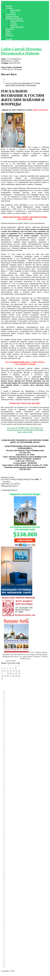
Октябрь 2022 (11, 785)
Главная (9, 6)
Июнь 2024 (10, 743)
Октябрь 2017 (11, 894)
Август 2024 (10, 739)
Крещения (10, 29)
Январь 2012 (11, 965)
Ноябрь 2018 (11, 875)
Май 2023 (9, 770)
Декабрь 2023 (11, 755)
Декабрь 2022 (11, 780)
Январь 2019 (11, 871)
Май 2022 (9, 795)
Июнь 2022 (10, 793)
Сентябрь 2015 (11, 931)
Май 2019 (9, 862)
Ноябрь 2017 (11, 892)
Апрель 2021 (11, 822)
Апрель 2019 (11, 864)
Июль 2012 (10, 954)
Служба (13, 23)
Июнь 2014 (10, 948)
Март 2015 (10, 942)
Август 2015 (10, 933)
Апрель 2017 (11, 902)
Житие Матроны (16, 21)
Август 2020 (10, 837)
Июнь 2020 (10, 841)
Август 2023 (10, 764)
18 (5, 673)
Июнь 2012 (10, 956)
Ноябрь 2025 (11, 709)
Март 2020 (10, 845)
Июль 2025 (10, 718)
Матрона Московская (14, 18)
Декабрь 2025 (11, 707)
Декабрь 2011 (11, 967)
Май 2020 (9, 843)
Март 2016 (10, 923)
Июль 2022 (10, 791)
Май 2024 (9, 745)
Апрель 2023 (11, 772)
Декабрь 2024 (11, 732)
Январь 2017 (11, 908)
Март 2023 (10, 774)
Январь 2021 (11, 829)
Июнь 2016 (10, 917)
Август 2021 (10, 814)
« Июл (3, 681)
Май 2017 (9, 900)
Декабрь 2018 (11, 873)
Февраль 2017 (11, 906)
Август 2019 (10, 858)
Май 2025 (9, 722)
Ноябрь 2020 (11, 833)
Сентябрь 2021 (11, 812)
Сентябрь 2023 (11, 762)
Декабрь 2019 (11, 852)
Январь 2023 (11, 778)
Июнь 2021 (10, 818)
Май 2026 (9, 697)
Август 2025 (10, 716)
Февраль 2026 (11, 703)
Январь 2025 (11, 730)
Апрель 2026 (11, 699)
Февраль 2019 (11, 868)
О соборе (9, 8)
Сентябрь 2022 (11, 787)
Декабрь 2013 (11, 950)
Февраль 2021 (11, 827)
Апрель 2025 (11, 724)
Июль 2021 (10, 816)
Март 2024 (10, 749)
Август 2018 (10, 879)
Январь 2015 (11, 944)
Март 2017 (10, 904)
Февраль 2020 (11, 848)
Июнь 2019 (10, 860)
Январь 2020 (11, 850)
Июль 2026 (10, 692)
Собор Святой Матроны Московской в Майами (21, 51)
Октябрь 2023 (11, 760)
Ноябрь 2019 (11, 854)
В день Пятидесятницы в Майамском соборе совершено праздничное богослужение (24, 491)
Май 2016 (9, 919)
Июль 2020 (10, 839)
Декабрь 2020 (11, 831)
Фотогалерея (15, 10)
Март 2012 (10, 961)
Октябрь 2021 (11, 810)
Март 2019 (10, 866)
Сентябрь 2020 (11, 835)
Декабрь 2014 (11, 946)
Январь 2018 (11, 887)
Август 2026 (10, 690)
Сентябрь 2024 (11, 736)
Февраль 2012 (11, 963)
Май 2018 (9, 881)
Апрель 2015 (11, 940)
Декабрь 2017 (11, 889)
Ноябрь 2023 (11, 757)
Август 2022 (10, 789)
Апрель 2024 (11, 747)
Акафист (13, 25)
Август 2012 (10, 952)
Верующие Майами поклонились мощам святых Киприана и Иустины (23, 487)
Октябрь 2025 (11, 711)
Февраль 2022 (11, 801)
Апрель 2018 (11, 883)
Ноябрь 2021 (11, 808)
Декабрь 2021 (11, 806)
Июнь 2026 (10, 695)
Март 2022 (10, 799)
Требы (8, 31)
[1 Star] (4, 479)
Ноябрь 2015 (11, 929)
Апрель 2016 (11, 921)
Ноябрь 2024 (11, 734)
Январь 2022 (11, 804)
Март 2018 (10, 885)
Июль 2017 (10, 898)
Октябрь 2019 (11, 856)
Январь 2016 (11, 925)
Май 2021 (9, 820)
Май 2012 (9, 959)
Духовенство (11, 14)
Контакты (9, 35)
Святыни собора (12, 16)
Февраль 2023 (11, 776)
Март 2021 (10, 824)
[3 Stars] (17, 479)
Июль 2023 (10, 766)
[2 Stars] (10, 479)
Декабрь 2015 (11, 927)
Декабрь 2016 (11, 910)
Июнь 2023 (10, 768)
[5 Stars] (31, 479)
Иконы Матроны (17, 27)
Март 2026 (10, 701)
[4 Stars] (24, 479)
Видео (12, 12)
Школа (8, 33)
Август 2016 (10, 915)
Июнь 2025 (10, 720)
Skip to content (6, 43)
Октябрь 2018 (11, 877)
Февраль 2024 (11, 751)
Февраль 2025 (11, 728)
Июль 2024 (10, 741)
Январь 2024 (11, 753)
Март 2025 (10, 726)
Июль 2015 (10, 936)
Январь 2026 (11, 705)
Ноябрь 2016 (11, 912)
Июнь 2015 (10, 938)
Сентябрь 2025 (11, 713)
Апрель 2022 (11, 797)
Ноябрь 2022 (11, 783)
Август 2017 (10, 896)
